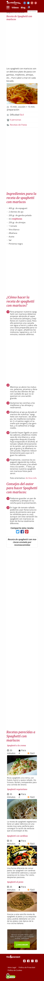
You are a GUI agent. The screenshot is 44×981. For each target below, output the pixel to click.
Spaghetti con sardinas (17, 836)
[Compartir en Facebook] (21, 532)
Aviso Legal (12, 967)
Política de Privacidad (27, 967)
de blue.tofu (31, 478)
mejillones (17, 219)
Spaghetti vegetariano (17, 789)
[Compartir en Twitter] (17, 532)
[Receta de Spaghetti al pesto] (22, 910)
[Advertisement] (22, 43)
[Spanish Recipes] (29, 7)
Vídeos (15, 7)
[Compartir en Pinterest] (26, 532)
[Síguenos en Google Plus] (32, 961)
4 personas (15, 119)
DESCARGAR (23, 945)
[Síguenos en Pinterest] (35, 3)
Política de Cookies (15, 970)
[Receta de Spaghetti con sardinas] (22, 864)
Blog (23, 7)
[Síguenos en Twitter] (28, 3)
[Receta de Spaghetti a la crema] (22, 774)
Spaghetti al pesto (15, 882)
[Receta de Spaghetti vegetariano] (22, 818)
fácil (22, 114)
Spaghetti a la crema (16, 745)
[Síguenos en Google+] (32, 3)
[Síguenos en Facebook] (24, 3)
